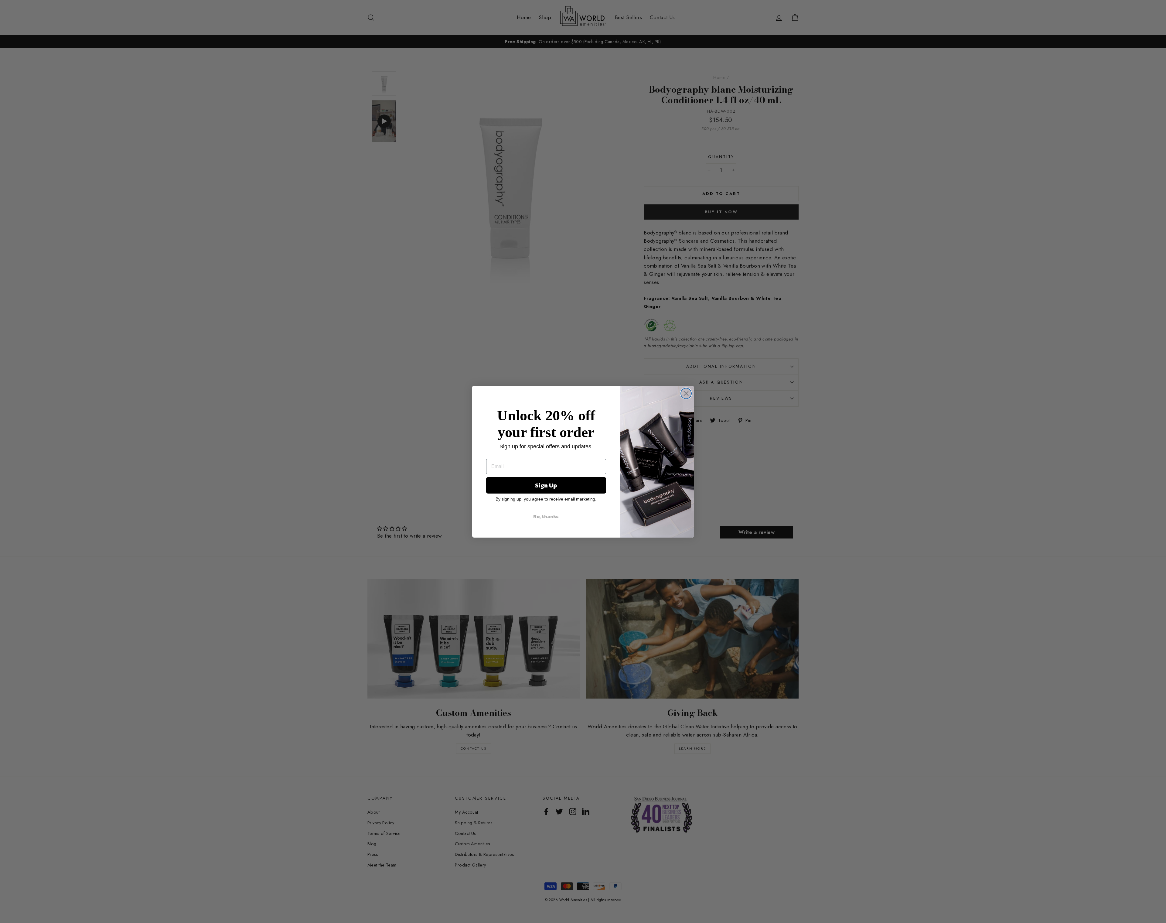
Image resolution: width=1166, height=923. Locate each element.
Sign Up (546, 485)
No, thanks (546, 516)
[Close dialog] (686, 393)
